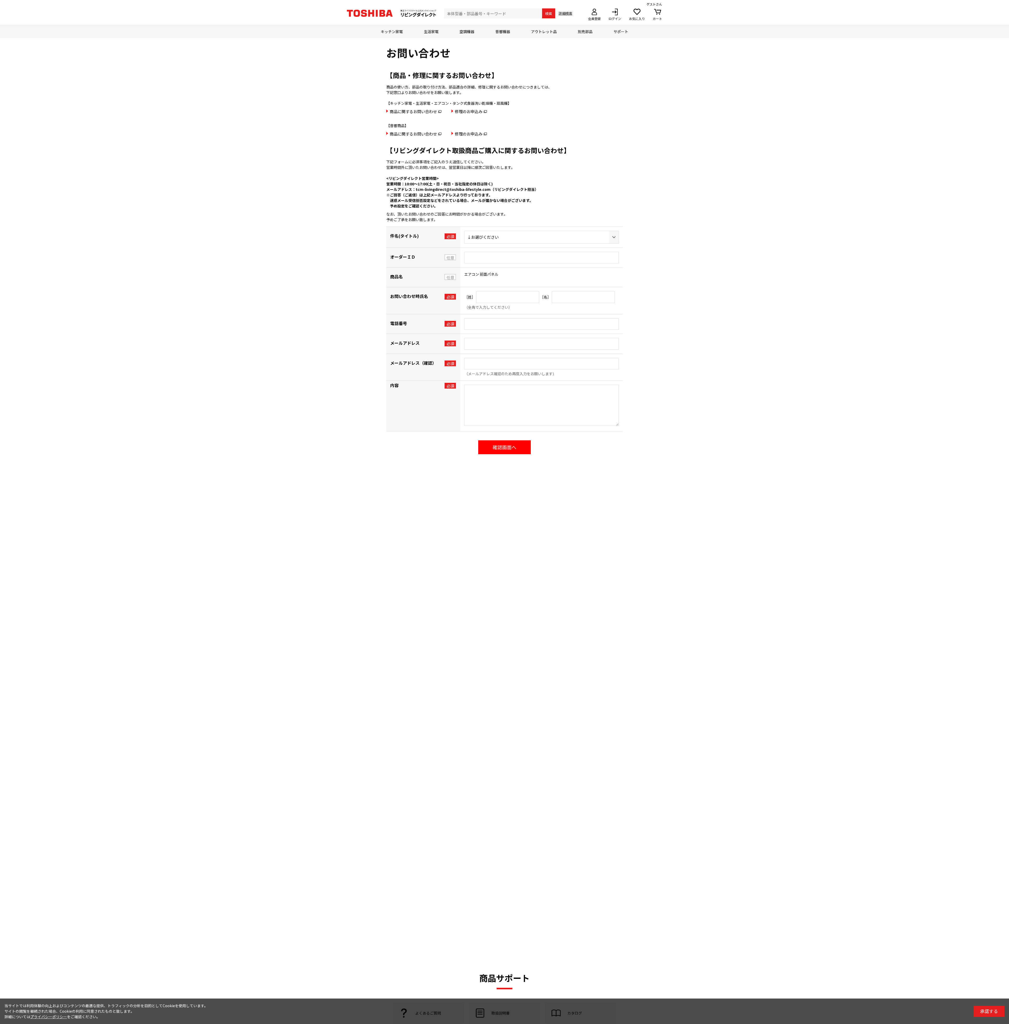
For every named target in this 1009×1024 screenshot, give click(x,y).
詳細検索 (565, 13)
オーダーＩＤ (402, 257)
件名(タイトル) (404, 236)
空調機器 (467, 31)
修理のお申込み (468, 111)
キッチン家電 (392, 31)
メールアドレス (405, 343)
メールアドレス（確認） (413, 363)
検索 (548, 13)
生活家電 (431, 31)
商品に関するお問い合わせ (413, 111)
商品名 (396, 276)
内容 (394, 385)
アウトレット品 (544, 31)
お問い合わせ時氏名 (409, 296)
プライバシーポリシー (48, 1016)
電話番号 (398, 323)
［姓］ (469, 297)
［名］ (545, 297)
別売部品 (585, 31)
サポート (621, 31)
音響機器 (502, 31)
